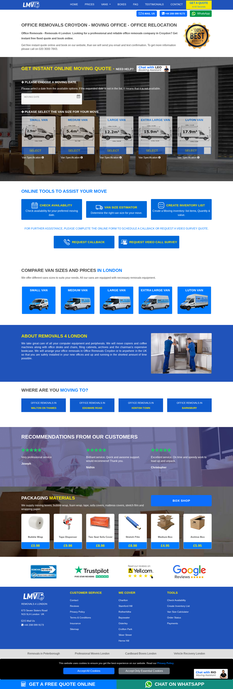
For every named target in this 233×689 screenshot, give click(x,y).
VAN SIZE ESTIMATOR (116, 210)
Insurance (75, 623)
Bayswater (124, 617)
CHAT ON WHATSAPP (179, 684)
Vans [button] (105, 4)
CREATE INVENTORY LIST (181, 210)
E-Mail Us (29, 620)
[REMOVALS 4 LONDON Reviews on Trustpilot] (92, 572)
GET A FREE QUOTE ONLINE (61, 684)
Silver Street (125, 635)
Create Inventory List (178, 606)
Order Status (174, 617)
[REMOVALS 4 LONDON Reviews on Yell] (141, 572)
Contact (177, 4)
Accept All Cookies (88, 670)
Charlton (123, 600)
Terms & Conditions (80, 617)
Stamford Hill (125, 606)
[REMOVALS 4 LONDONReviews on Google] (189, 572)
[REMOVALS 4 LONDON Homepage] (31, 5)
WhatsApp (203, 13)
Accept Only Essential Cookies (144, 670)
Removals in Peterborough (43, 653)
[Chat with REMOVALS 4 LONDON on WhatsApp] (150, 684)
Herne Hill (124, 640)
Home (74, 4)
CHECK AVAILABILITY (52, 210)
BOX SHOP (181, 500)
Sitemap (74, 629)
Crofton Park (125, 629)
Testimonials (154, 4)
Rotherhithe (125, 611)
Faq (135, 4)
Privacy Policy (165, 663)
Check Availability (176, 600)
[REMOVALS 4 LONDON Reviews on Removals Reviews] (44, 572)
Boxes (122, 4)
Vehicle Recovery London (189, 653)
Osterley (123, 623)
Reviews (74, 606)
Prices (89, 4)
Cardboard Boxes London (140, 653)
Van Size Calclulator (178, 611)
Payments (172, 623)
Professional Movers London (92, 653)
